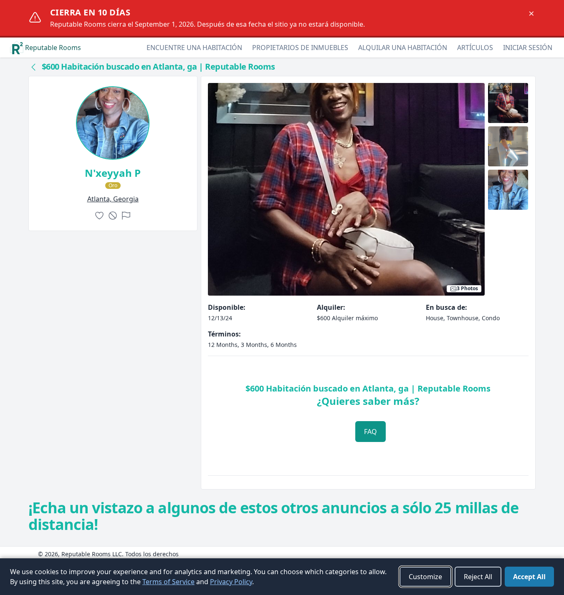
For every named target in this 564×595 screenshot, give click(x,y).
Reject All (478, 576)
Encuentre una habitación (194, 47)
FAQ (370, 431)
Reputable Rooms (53, 47)
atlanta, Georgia (113, 198)
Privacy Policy (231, 581)
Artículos (475, 47)
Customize (425, 576)
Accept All (529, 576)
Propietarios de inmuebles (300, 47)
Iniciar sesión (527, 47)
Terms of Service (168, 581)
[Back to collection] (33, 66)
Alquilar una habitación (402, 47)
